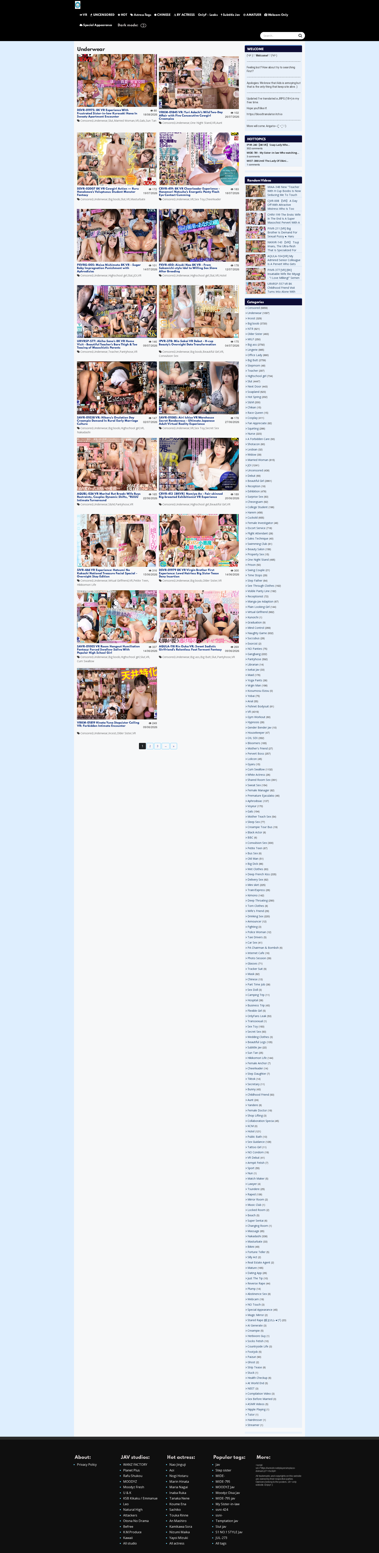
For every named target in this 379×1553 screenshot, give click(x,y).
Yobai (251, 696)
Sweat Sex (254, 785)
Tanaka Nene (179, 1498)
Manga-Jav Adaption (260, 601)
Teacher (113, 351)
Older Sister (210, 580)
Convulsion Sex (168, 356)
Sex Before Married (260, 1399)
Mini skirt (253, 885)
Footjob (253, 1352)
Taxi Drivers (255, 937)
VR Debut (254, 1157)
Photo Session (257, 958)
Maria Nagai (178, 1487)
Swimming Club (257, 544)
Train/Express (256, 890)
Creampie (254, 1330)
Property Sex (256, 554)
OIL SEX (253, 738)
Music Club (254, 1205)
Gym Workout (256, 717)
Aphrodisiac (255, 801)
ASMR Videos (256, 1404)
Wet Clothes (255, 869)
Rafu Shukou (132, 1476)
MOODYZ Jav (225, 1487)
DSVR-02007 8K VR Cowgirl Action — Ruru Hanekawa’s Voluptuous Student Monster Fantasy (108, 192)
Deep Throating (258, 900)
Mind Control (256, 628)
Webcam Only (278, 15)
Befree (128, 1526)
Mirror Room (256, 1199)
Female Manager (258, 790)
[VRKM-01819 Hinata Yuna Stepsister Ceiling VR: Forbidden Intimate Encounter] (117, 693)
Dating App (255, 1273)
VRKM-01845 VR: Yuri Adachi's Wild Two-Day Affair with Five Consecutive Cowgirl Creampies (191, 115)
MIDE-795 (223, 1481)
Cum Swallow (85, 661)
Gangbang (254, 654)
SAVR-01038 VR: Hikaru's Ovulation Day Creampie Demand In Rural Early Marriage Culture (107, 421)
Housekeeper (256, 732)
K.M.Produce (132, 1532)
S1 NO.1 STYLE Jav (229, 1532)
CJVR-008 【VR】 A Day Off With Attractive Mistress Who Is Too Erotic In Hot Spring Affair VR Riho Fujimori (283, 208)
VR (85, 15)
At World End (256, 1383)
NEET (251, 1388)
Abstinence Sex (257, 1294)
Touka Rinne (178, 1515)
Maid (251, 675)
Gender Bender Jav (259, 727)
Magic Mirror (256, 1315)
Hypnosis (253, 722)
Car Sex (252, 942)
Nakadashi (83, 432)
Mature (252, 1268)
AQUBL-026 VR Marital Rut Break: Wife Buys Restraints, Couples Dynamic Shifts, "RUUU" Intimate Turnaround (109, 497)
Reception (254, 486)
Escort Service (256, 528)
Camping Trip (256, 995)
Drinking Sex (255, 916)
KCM (251, 1126)
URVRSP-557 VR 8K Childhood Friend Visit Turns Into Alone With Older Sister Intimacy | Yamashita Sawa (281, 291)
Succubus (254, 638)
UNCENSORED (103, 15)
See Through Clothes (261, 586)
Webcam (253, 1299)
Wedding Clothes (258, 1037)
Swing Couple (256, 570)
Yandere (253, 1105)
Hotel (223, 275)
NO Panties (255, 649)
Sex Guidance (256, 1142)
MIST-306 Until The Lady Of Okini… (267, 161)
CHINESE (163, 15)
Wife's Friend (256, 911)
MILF (251, 339)
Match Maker (256, 1178)
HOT (124, 15)
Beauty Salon (256, 549)
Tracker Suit (255, 969)
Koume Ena (177, 1504)
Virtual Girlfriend (118, 580)
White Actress (256, 774)
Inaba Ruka (177, 1493)
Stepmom (254, 365)
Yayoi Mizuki (178, 1538)
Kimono (253, 895)
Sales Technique (258, 538)
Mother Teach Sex (259, 816)
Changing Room (258, 1226)
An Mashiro (178, 1521)
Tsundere (254, 1189)
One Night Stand (200, 123)
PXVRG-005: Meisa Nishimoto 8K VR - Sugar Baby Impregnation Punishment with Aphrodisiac (109, 268)
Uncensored (255, 470)
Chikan (252, 407)
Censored (87, 120)
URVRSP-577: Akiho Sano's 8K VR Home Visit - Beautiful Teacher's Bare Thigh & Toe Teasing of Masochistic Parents (107, 344)
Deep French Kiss (259, 874)
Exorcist (253, 643)
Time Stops (255, 575)
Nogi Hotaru (178, 1476)
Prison (252, 565)
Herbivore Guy (257, 1336)
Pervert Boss (256, 753)
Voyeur (252, 806)
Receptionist (255, 596)
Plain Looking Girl (259, 607)
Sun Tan (151, 120)
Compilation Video (259, 1393)
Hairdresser (255, 1420)
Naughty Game (257, 633)
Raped (252, 1194)
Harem (252, 512)
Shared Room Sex (259, 780)
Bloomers (254, 743)
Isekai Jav (253, 669)
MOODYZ (130, 1481)
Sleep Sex (254, 822)
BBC (250, 837)
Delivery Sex (255, 879)
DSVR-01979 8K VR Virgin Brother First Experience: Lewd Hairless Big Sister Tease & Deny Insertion (190, 573)
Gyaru (251, 764)
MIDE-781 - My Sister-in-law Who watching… (273, 152)
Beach (252, 1215)
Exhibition (254, 491)
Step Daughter (257, 1073)
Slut (110, 120)
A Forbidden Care (259, 439)
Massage (253, 1231)
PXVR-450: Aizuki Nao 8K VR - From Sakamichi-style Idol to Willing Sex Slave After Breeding (188, 268)
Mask (251, 974)
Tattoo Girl (254, 1147)
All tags (221, 1543)
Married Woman (124, 120)
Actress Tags (142, 15)
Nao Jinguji (177, 1464)
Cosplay (253, 418)
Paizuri (252, 1357)
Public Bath (255, 1136)
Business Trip (256, 1005)
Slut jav (221, 1526)
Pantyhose (126, 351)
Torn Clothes (256, 906)
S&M (111, 504)
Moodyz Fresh (133, 1487)
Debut (251, 476)
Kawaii (128, 1538)
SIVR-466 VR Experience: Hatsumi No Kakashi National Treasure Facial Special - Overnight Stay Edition (107, 573)
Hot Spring (254, 397)
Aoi (171, 1470)
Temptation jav (227, 1521)
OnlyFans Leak (257, 1016)
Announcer (254, 921)
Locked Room (256, 1210)
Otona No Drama (136, 1521)
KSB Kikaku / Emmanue (140, 1498)
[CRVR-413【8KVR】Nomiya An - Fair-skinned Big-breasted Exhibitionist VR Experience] (199, 464)
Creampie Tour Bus (260, 827)
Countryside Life (258, 1346)
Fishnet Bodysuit (258, 706)
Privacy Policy (87, 1464)
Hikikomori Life (86, 585)
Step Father (255, 580)
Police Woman (257, 932)
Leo (126, 1504)
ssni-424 (222, 1509)
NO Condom (256, 1152)
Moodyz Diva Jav (228, 1493)
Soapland (253, 392)
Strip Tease (255, 1367)
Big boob (114, 199)
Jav (218, 1464)
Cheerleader (213, 199)
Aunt (219, 123)
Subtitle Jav (231, 15)
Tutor (251, 1414)
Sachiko (175, 1509)
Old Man (253, 858)
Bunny (252, 1089)
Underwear (101, 120)
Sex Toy (199, 199)
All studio (130, 1543)
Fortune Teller (256, 1252)
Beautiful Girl (211, 351)
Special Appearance (97, 25)
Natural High (133, 1509)
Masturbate (137, 199)
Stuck (251, 1372)
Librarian (253, 664)
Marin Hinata (179, 1481)
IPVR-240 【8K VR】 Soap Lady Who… (268, 145)
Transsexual (255, 1021)
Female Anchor (257, 1063)
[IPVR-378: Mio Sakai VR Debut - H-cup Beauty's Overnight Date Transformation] (199, 311)
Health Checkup (257, 1378)
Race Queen (255, 413)
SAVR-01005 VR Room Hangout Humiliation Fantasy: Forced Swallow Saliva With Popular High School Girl (108, 649)
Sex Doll (253, 990)
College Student (258, 507)
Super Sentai (256, 1220)
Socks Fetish (256, 1341)
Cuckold (253, 517)
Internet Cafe (256, 953)
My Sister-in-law (227, 1504)
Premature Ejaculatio (261, 795)
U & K (127, 1493)
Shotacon (254, 444)
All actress (176, 1543)
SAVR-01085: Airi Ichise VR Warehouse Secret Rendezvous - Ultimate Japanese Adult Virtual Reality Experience (187, 421)
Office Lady (255, 355)
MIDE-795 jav (225, 1498)
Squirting (253, 428)
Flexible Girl (255, 1010)
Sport (251, 1168)
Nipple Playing (256, 1409)
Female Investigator (260, 523)
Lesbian (252, 449)
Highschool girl (117, 275)
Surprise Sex (255, 496)
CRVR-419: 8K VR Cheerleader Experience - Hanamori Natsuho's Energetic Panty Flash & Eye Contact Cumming (190, 192)
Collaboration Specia (261, 1121)
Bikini (251, 1246)
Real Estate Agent (259, 1262)
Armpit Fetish (256, 1163)
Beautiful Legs (257, 1042)
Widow (252, 454)
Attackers (130, 1515)
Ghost (251, 1362)
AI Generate (255, 1325)
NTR (250, 329)
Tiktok (251, 1079)
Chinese (253, 979)
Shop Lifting (255, 1115)
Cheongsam (255, 502)
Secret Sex (212, 428)
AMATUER (253, 15)
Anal (250, 701)
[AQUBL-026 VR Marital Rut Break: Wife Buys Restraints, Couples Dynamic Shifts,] (117, 464)
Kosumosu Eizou (258, 691)
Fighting (253, 927)
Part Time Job (256, 984)
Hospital (253, 1000)
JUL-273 (221, 1538)
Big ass (195, 657)
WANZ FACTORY (135, 1464)
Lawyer (252, 1184)
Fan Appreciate (257, 423)
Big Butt (205, 657)
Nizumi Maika (179, 1532)
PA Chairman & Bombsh (263, 947)
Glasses (252, 963)
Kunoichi (253, 617)
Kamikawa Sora (180, 1526)
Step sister (223, 1470)
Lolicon (252, 759)
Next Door (254, 386)
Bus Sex (253, 853)
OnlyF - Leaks (208, 15)
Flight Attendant (258, 533)
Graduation (255, 622)
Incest (112, 733)
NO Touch (254, 1304)
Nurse (251, 433)
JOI (135, 275)
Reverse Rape (256, 1283)
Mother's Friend (258, 748)
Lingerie (253, 350)
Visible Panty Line (259, 591)
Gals (142, 120)
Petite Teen (140, 580)
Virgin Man (254, 685)
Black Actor (255, 832)
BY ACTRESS (186, 15)
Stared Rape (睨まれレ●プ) (264, 1320)
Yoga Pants (255, 680)
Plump (252, 1289)
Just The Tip (255, 1278)
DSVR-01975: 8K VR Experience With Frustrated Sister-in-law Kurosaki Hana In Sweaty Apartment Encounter (107, 113)
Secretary (254, 1084)
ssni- (219, 1515)
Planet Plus (131, 1470)
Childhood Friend (258, 1094)
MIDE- (220, 1476)
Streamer (253, 1425)
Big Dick (253, 864)
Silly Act (252, 1257)
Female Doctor (257, 1110)
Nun (250, 1173)
